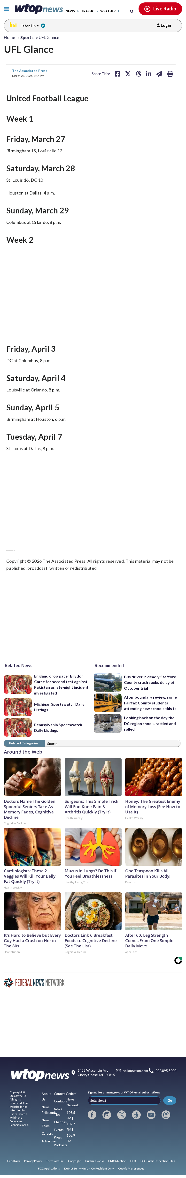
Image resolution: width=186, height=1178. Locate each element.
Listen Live (29, 25)
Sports (52, 743)
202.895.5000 (165, 1071)
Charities (60, 1122)
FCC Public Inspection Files (157, 1161)
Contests (60, 1094)
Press (58, 1137)
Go (169, 1100)
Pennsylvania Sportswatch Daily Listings (58, 727)
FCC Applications (49, 1168)
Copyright (74, 1161)
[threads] (166, 1114)
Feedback (13, 1161)
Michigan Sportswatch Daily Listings (59, 707)
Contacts (60, 1101)
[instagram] (106, 1114)
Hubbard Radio (94, 1161)
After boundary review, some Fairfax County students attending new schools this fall (151, 703)
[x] (121, 1114)
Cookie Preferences (131, 1168)
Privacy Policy (33, 1161)
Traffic (87, 11)
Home (9, 37)
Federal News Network (73, 1099)
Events (58, 1130)
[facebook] (92, 1114)
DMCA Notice (117, 1161)
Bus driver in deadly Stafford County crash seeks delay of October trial (150, 682)
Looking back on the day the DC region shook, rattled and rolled (150, 723)
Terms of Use (55, 1161)
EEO (133, 1161)
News (70, 11)
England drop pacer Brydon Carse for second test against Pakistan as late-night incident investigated (61, 684)
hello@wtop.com (135, 1071)
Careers (47, 1133)
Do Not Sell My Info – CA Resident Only (89, 1168)
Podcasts (60, 1145)
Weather (108, 11)
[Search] (132, 11)
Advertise (48, 1141)
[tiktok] (136, 1114)
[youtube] (151, 1114)
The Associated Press (29, 71)
